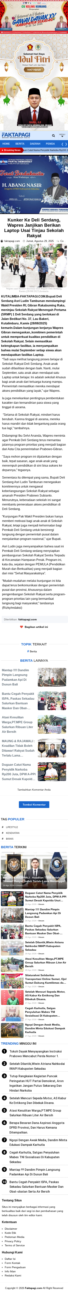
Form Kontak (12, 1262)
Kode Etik (10, 1232)
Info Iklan (10, 1271)
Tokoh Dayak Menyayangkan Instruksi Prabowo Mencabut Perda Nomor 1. (35, 1054)
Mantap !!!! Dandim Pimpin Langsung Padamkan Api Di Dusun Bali (34, 1172)
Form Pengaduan (15, 1267)
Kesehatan (12, 833)
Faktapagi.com (33, 1288)
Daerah (35, 143)
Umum (41, 904)
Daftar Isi (10, 1258)
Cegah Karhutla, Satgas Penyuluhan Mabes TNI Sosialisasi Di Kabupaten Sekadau (34, 1157)
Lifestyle (12, 827)
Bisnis (9, 839)
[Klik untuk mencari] (54, 135)
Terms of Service (15, 1245)
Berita (19, 143)
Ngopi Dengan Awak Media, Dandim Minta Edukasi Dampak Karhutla (38, 1142)
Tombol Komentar (34, 804)
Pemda (50, 143)
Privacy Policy (13, 1241)
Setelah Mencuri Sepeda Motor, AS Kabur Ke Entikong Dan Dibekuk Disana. (37, 1100)
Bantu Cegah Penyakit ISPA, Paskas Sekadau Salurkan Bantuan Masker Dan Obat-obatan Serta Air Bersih (36, 1186)
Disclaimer (11, 1228)
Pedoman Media (14, 1236)
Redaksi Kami (13, 1275)
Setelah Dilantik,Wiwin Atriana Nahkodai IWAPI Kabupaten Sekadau (37, 1066)
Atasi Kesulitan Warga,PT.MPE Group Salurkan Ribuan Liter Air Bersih (35, 1113)
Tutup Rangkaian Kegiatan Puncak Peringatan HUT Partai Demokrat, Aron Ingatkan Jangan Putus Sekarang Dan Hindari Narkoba (36, 1083)
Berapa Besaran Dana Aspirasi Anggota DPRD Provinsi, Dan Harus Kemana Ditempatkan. (36, 1127)
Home (6, 143)
